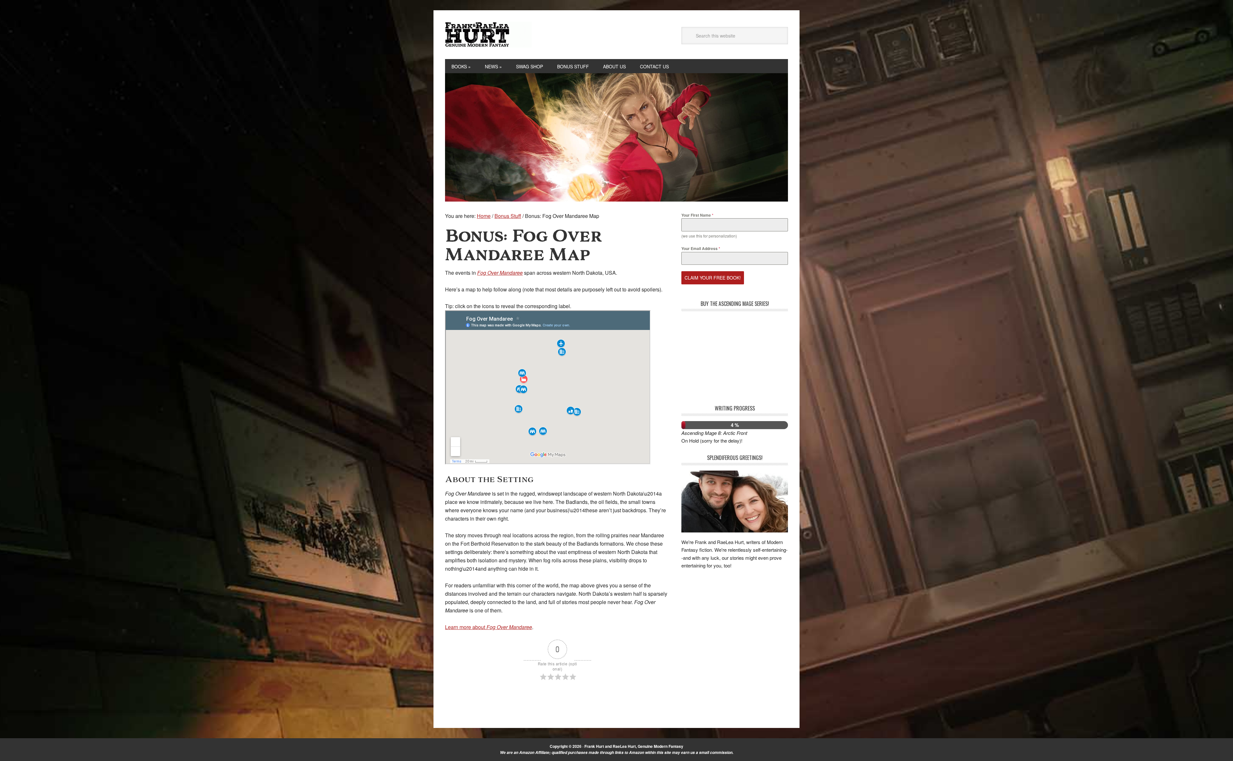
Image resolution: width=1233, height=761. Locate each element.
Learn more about (488, 627)
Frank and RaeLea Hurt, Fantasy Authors (488, 35)
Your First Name (697, 215)
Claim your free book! (713, 277)
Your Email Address (700, 248)
